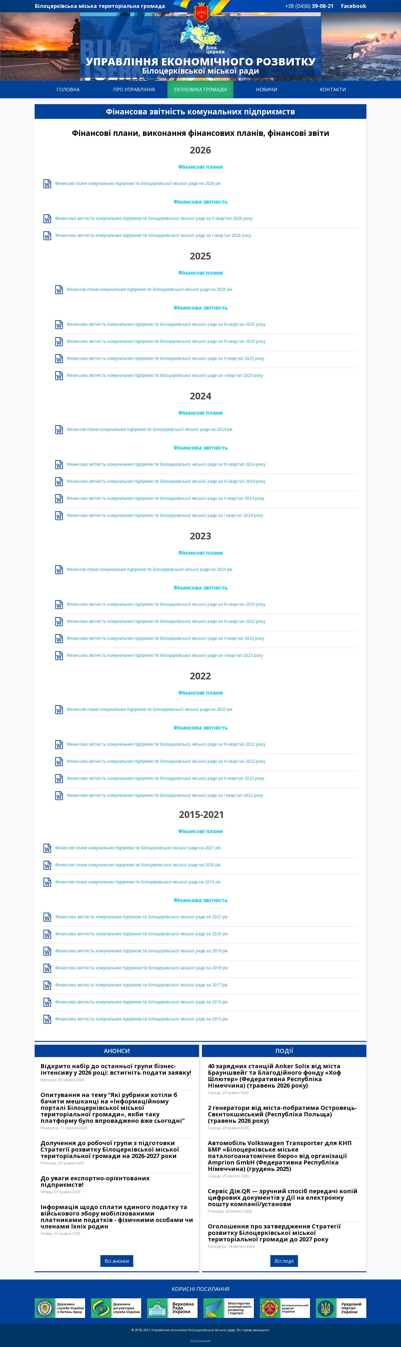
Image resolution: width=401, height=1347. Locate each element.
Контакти (333, 89)
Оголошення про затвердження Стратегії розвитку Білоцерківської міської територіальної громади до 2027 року (274, 1233)
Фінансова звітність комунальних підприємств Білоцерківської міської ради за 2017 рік (141, 985)
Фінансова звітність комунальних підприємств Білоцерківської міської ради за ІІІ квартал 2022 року (166, 761)
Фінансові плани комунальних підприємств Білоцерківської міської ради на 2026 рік (138, 183)
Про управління (134, 89)
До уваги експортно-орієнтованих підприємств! (95, 1181)
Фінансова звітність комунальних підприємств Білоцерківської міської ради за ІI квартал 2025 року (165, 358)
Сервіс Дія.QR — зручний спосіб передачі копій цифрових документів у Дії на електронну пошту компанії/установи (283, 1197)
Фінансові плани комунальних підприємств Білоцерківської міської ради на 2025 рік (149, 289)
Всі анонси (117, 1261)
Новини (266, 89)
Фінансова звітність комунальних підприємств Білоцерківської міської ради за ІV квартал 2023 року (166, 604)
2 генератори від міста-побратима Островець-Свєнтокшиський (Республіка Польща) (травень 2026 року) (282, 1114)
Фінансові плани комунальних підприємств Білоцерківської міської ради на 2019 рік (138, 882)
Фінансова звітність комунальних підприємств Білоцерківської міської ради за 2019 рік (141, 950)
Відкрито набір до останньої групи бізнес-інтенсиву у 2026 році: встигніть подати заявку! (116, 1069)
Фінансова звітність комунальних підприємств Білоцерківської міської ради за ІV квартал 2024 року (166, 464)
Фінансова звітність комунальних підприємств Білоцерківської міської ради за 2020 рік (141, 933)
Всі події (284, 1261)
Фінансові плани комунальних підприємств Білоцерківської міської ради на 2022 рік (149, 709)
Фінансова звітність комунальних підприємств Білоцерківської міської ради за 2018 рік (141, 967)
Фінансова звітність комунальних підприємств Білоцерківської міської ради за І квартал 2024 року (165, 515)
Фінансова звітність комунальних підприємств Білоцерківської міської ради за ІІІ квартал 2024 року (166, 481)
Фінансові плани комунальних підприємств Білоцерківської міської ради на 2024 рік (149, 429)
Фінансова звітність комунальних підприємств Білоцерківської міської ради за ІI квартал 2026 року (153, 218)
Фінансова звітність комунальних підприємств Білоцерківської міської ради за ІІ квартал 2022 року (165, 778)
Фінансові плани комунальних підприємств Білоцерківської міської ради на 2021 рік (138, 847)
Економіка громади (200, 89)
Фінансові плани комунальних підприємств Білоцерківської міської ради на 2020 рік (138, 864)
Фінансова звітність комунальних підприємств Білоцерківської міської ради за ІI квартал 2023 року (165, 638)
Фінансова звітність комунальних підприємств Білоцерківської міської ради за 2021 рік (141, 916)
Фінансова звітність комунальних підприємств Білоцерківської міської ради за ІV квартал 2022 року (166, 744)
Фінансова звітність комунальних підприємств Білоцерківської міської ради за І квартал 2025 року (165, 375)
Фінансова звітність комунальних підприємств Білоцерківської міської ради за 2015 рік (141, 1019)
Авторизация (200, 1341)
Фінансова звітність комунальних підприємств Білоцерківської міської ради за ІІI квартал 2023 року (166, 621)
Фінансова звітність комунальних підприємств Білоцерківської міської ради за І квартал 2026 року (153, 235)
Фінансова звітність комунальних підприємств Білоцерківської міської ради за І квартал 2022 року (165, 795)
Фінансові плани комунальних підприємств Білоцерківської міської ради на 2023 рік (149, 569)
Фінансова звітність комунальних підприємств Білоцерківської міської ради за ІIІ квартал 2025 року (166, 341)
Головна (68, 89)
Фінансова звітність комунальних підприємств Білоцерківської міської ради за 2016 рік (141, 1002)
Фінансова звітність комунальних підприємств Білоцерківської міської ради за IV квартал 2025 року (166, 324)
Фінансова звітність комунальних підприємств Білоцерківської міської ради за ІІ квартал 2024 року (165, 498)
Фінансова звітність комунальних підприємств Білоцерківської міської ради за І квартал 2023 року (165, 655)
